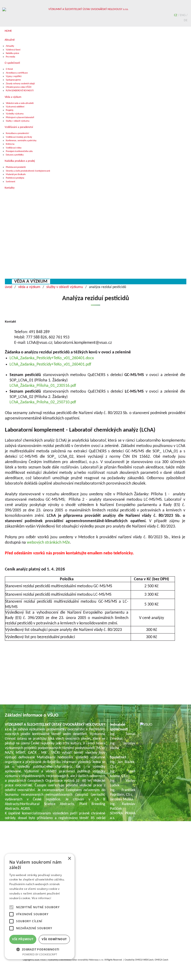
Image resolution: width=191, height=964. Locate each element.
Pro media (10, 57)
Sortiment (10, 181)
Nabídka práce (12, 53)
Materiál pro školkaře (16, 174)
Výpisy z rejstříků (13, 76)
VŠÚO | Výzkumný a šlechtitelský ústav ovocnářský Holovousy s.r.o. (72, 960)
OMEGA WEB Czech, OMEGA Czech (151, 960)
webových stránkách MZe (48, 542)
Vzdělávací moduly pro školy (19, 137)
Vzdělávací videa (13, 148)
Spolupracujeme (13, 80)
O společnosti (12, 63)
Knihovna (10, 144)
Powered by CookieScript (39, 954)
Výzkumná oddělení (15, 107)
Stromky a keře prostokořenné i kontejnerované (28, 171)
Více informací (41, 898)
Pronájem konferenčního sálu (19, 151)
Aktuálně (10, 40)
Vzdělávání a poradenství (19, 127)
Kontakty (9, 187)
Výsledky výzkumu (15, 114)
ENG (183, 15)
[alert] (40, 906)
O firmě (9, 69)
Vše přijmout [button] (22, 939)
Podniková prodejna (15, 178)
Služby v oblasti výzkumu (17, 121)
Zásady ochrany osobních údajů (20, 83)
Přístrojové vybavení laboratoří (20, 117)
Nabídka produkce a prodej (20, 161)
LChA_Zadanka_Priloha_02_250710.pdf (43, 402)
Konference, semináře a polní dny (21, 140)
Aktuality (10, 46)
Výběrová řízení (13, 50)
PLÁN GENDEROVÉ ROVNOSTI (20, 90)
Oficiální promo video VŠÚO (18, 87)
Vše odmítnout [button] (54, 939)
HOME (8, 31)
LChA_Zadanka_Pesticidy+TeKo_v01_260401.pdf (50, 364)
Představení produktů (16, 167)
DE (186, 20)
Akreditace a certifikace (17, 73)
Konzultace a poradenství (17, 133)
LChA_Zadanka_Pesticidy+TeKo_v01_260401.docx (52, 358)
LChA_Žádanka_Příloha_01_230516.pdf (43, 385)
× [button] (69, 858)
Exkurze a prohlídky (15, 155)
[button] (39, 949)
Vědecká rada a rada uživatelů (20, 103)
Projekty (10, 110)
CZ (176, 15)
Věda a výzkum (13, 97)
